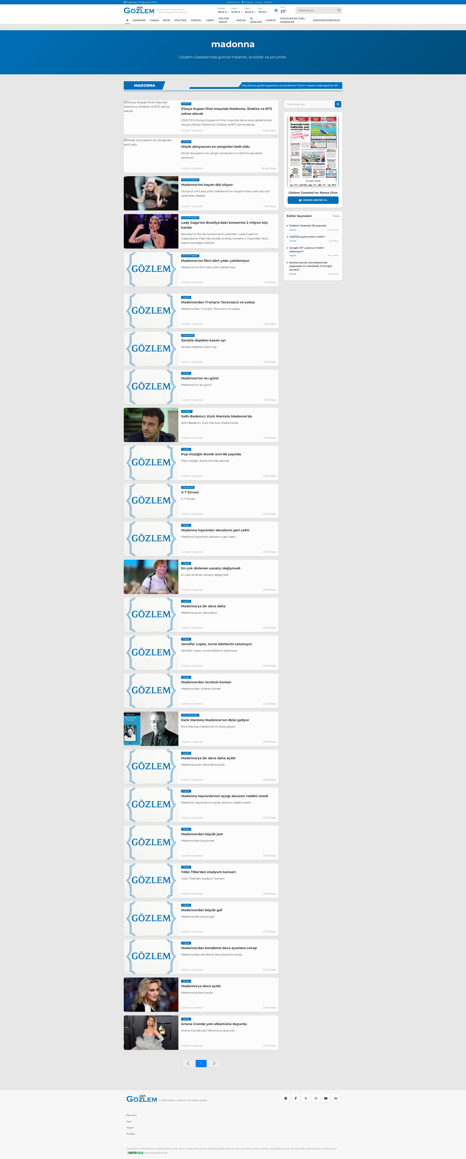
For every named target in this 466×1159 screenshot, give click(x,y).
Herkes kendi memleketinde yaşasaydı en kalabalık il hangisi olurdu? (310, 266)
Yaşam (154, 20)
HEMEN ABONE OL (315, 200)
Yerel (210, 20)
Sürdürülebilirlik (326, 20)
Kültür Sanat (224, 20)
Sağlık (241, 20)
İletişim (268, 2)
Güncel (196, 20)
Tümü (336, 216)
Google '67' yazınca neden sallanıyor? (306, 249)
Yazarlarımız (233, 2)
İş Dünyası (256, 20)
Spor (166, 20)
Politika (180, 20)
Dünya (271, 20)
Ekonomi (139, 20)
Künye (258, 2)
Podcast (248, 2)
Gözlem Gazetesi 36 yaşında (307, 225)
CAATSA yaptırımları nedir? (307, 236)
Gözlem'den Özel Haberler (292, 20)
